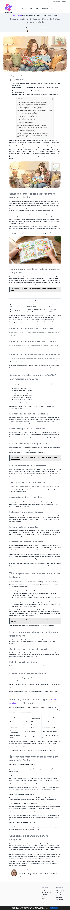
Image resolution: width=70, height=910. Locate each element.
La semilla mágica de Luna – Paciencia (28, 113)
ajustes (46, 908)
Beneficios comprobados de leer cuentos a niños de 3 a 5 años (32, 102)
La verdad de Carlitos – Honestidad (27, 119)
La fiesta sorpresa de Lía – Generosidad (28, 116)
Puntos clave (23, 101)
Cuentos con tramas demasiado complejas (29, 128)
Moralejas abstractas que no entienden (28, 131)
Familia (37, 8)
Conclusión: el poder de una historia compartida (29, 136)
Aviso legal (59, 894)
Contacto (64, 1)
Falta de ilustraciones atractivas (27, 130)
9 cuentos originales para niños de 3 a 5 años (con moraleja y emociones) (35, 110)
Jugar (31, 8)
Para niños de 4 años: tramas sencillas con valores (31, 107)
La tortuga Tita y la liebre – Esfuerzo (28, 121)
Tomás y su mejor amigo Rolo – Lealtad (28, 118)
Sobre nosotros (56, 1)
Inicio (43, 890)
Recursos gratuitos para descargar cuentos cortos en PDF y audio (33, 133)
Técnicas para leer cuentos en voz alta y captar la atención (32, 125)
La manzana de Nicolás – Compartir (28, 124)
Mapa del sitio (59, 899)
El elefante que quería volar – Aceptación (29, 112)
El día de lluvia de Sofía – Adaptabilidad (28, 115)
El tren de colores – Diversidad (26, 122)
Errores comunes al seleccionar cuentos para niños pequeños (32, 127)
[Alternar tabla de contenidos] (50, 99)
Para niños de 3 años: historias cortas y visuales (30, 105)
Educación (23, 8)
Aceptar (54, 907)
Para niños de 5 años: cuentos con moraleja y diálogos (32, 108)
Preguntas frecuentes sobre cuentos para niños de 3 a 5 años (32, 135)
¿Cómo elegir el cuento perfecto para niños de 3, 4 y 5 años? (32, 104)
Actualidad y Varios (47, 8)
